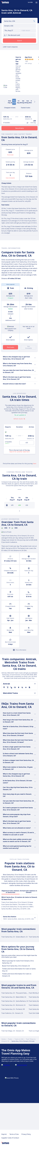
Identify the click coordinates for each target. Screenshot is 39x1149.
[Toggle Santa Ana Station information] (35, 918)
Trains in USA (19, 1039)
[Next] (34, 101)
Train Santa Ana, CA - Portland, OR (13, 1009)
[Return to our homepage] (5, 2)
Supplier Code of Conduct (10, 1138)
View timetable (10, 178)
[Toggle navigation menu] (36, 2)
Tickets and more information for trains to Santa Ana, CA (19, 970)
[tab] (9, 107)
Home (3, 1039)
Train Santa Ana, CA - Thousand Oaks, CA (15, 993)
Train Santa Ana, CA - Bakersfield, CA (13, 997)
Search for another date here (20, 452)
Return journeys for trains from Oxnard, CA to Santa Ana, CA (18, 962)
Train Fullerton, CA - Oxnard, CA (12, 1013)
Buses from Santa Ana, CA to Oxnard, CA (16, 966)
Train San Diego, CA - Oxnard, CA (12, 1031)
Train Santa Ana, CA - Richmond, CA (13, 1005)
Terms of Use (14, 1134)
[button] (11, 30)
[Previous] (6, 498)
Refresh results (18, 419)
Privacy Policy (26, 1134)
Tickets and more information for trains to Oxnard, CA (16, 975)
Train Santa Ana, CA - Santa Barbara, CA (14, 1001)
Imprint (4, 1134)
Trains (10, 1039)
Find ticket (10, 155)
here (34, 463)
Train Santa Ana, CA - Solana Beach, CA (14, 937)
